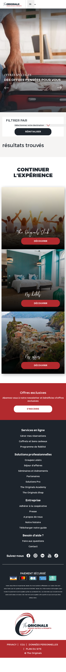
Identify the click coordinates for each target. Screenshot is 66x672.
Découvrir (40, 241)
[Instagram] (35, 557)
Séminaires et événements (33, 471)
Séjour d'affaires (33, 465)
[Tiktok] (56, 556)
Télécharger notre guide (33, 527)
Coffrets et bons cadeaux (33, 441)
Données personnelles (43, 644)
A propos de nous (33, 516)
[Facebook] (28, 557)
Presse (33, 511)
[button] (6, 87)
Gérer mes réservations (33, 436)
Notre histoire (33, 522)
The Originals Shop (33, 492)
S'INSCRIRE (33, 408)
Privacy (11, 644)
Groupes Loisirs (33, 460)
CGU (22, 644)
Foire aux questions (33, 541)
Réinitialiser (33, 131)
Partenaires (33, 476)
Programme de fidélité (33, 446)
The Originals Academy (33, 487)
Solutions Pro (33, 481)
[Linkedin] (42, 557)
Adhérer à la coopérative (33, 506)
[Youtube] (49, 557)
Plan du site (33, 649)
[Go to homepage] (12, 4)
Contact (33, 546)
